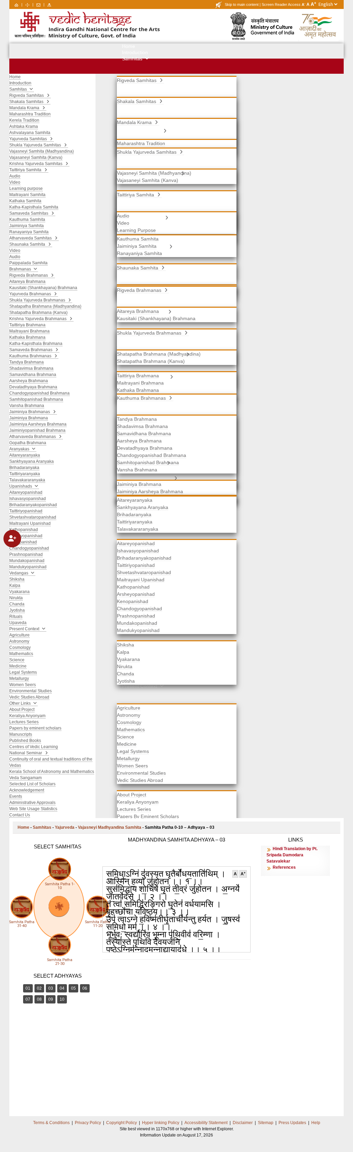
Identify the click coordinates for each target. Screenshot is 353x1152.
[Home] (16, 4)
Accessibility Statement (206, 1122)
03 (50, 988)
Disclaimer (243, 1122)
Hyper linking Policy (160, 1122)
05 (73, 988)
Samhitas (42, 827)
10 (62, 999)
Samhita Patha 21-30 (59, 962)
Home (23, 827)
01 (28, 988)
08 (39, 999)
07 (28, 999)
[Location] (27, 4)
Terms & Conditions (51, 1122)
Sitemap (265, 1122)
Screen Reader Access (281, 4)
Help (315, 1122)
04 (62, 988)
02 (39, 988)
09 (50, 999)
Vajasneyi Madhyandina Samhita (109, 827)
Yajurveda (64, 827)
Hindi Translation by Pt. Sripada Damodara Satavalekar (291, 855)
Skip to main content (242, 4)
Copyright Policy (121, 1122)
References (284, 867)
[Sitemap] (49, 4)
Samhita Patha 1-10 (59, 886)
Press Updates (292, 1122)
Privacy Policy (88, 1122)
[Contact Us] (38, 4)
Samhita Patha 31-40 (21, 924)
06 (84, 988)
